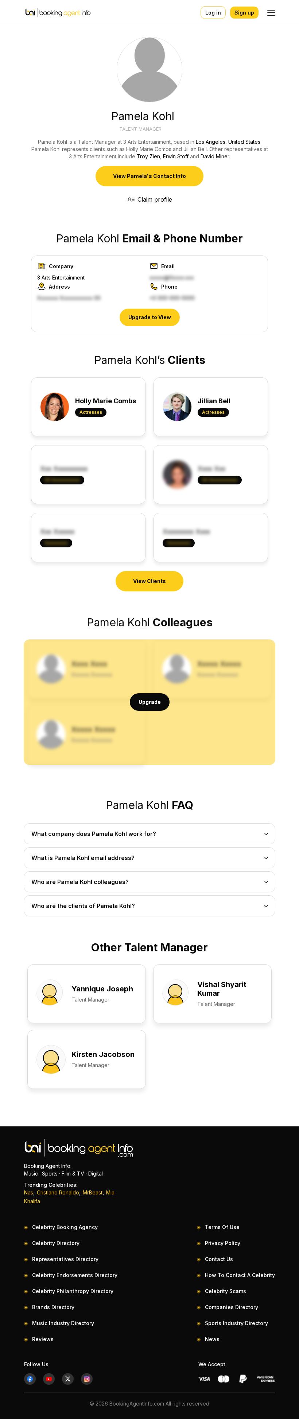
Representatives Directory (65, 1259)
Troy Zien (148, 156)
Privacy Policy (222, 1243)
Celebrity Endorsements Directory (74, 1275)
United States (244, 142)
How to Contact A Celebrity (240, 1275)
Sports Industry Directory (236, 1323)
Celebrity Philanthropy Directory (72, 1291)
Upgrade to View (149, 317)
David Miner (215, 156)
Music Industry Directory (63, 1323)
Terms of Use (222, 1227)
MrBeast (92, 1192)
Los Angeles (210, 142)
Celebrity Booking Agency (65, 1227)
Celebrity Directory (55, 1243)
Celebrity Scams (225, 1291)
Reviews (43, 1339)
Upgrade (150, 702)
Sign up (244, 12)
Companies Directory (231, 1307)
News (212, 1339)
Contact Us (219, 1259)
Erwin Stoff (176, 156)
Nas (28, 1192)
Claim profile (154, 199)
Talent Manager (140, 129)
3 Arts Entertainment (61, 277)
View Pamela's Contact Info (149, 176)
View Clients (149, 581)
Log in (213, 12)
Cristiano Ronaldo (58, 1192)
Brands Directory (53, 1307)
